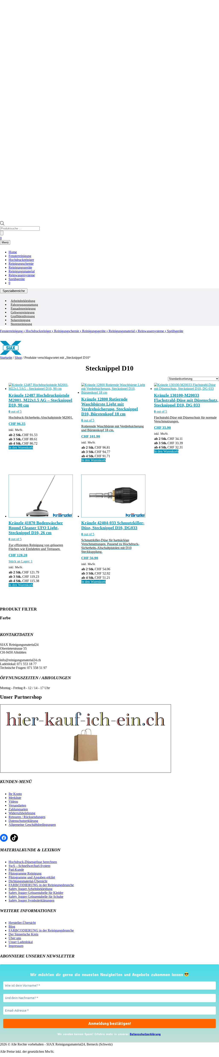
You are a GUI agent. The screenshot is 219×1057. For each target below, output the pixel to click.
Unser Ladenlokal (21, 942)
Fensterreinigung (20, 256)
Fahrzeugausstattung (24, 304)
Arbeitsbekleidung (23, 300)
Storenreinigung (21, 324)
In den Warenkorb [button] (21, 447)
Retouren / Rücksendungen (27, 817)
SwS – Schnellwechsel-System (29, 866)
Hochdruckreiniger (21, 260)
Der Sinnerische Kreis (23, 934)
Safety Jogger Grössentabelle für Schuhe (36, 896)
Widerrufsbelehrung (22, 813)
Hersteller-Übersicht (22, 923)
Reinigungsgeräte (20, 267)
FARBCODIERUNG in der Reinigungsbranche (41, 885)
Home (13, 252)
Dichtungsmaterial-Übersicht (28, 881)
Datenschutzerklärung (23, 821)
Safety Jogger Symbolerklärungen (31, 900)
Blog (12, 926)
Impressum (16, 946)
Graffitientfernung (23, 316)
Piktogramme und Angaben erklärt (32, 877)
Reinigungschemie (21, 263)
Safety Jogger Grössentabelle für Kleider (36, 893)
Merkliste (15, 797)
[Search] (1, 233)
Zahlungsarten (18, 809)
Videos (13, 801)
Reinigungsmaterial (22, 271)
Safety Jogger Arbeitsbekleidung (30, 889)
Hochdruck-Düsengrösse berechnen (33, 862)
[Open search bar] (2, 224)
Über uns (15, 938)
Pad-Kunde (16, 869)
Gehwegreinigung (23, 312)
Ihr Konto (15, 794)
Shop (18, 357)
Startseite (6, 357)
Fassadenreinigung (23, 308)
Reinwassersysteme (22, 275)
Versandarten (17, 805)
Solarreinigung (20, 320)
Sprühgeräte (17, 279)
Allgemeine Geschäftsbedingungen (32, 824)
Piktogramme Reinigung (25, 873)
